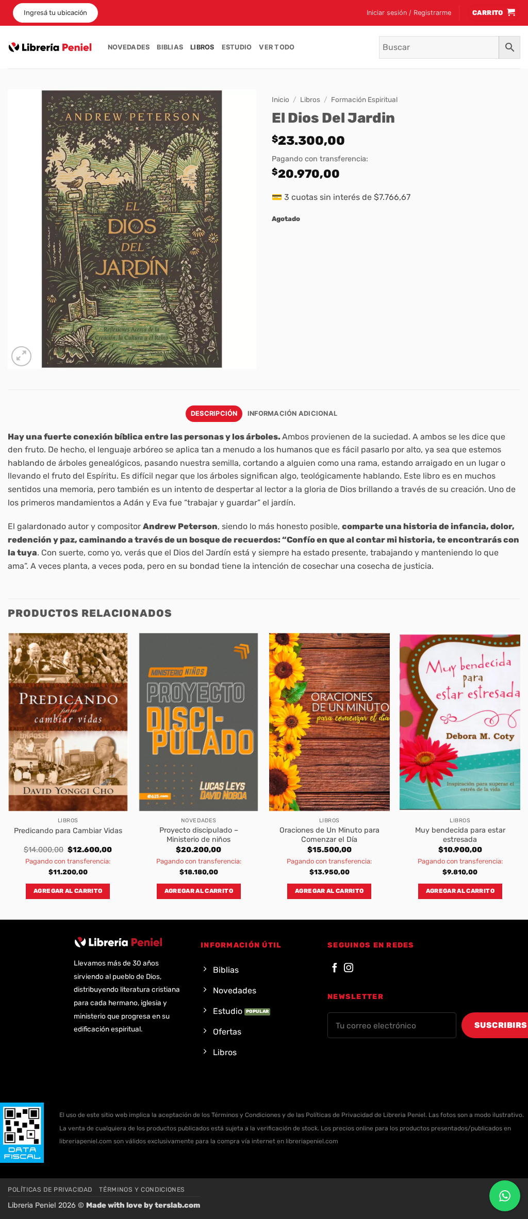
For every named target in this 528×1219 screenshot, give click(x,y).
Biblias (170, 47)
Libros (202, 47)
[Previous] (8, 775)
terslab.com (177, 1205)
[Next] (519, 775)
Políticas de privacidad (50, 1189)
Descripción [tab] (214, 413)
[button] (409, 13)
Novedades (129, 47)
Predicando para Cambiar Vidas (68, 830)
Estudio (237, 47)
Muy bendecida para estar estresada (460, 835)
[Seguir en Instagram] (348, 968)
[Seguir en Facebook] (334, 968)
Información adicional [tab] (292, 413)
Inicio (280, 99)
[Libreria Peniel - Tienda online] (50, 47)
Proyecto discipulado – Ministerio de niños (198, 835)
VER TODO (276, 47)
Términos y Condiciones (142, 1189)
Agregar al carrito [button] (68, 890)
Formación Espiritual (364, 99)
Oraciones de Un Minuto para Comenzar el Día (329, 835)
